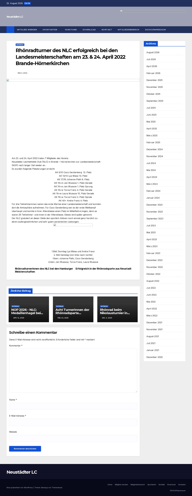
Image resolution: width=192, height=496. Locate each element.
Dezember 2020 (154, 357)
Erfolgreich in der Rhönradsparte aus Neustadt (103, 268)
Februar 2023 (153, 253)
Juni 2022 (151, 294)
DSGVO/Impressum (155, 29)
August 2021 (152, 336)
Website (13, 432)
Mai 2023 (151, 232)
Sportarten (50, 29)
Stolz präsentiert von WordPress (20, 487)
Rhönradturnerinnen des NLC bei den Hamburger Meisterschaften (44, 270)
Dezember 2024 (154, 149)
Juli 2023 (151, 225)
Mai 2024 (151, 170)
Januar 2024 (153, 198)
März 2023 (151, 246)
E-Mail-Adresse (17, 415)
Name (13, 399)
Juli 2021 (150, 343)
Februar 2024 (153, 191)
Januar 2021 (152, 350)
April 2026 (151, 66)
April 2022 (151, 308)
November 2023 (154, 211)
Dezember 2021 (154, 322)
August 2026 (152, 52)
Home (110, 484)
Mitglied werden (27, 29)
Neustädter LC (15, 16)
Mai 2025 (151, 121)
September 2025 (154, 101)
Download (89, 29)
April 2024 (151, 177)
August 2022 (152, 281)
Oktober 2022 (153, 274)
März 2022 (151, 315)
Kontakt (107, 29)
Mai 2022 (151, 301)
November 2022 (154, 267)
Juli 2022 (151, 288)
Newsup (44, 487)
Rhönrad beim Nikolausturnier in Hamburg (113, 313)
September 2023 (154, 218)
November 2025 (154, 87)
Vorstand (71, 29)
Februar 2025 (153, 142)
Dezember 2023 (154, 204)
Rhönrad (20, 44)
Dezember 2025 (154, 80)
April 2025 (151, 128)
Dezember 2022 (154, 260)
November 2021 (154, 329)
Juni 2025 (151, 114)
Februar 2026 (153, 73)
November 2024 (154, 156)
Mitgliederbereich (128, 29)
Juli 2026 (151, 59)
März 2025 (151, 135)
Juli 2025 (151, 107)
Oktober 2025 (153, 94)
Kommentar (15, 345)
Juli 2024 (151, 163)
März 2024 (152, 184)
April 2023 (151, 239)
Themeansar (57, 487)
